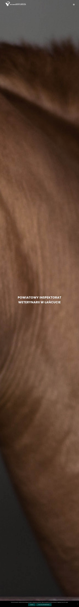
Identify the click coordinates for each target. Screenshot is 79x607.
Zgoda (31, 604)
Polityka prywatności (43, 604)
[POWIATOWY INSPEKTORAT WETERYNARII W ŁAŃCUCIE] (15, 3)
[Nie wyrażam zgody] (77, 603)
